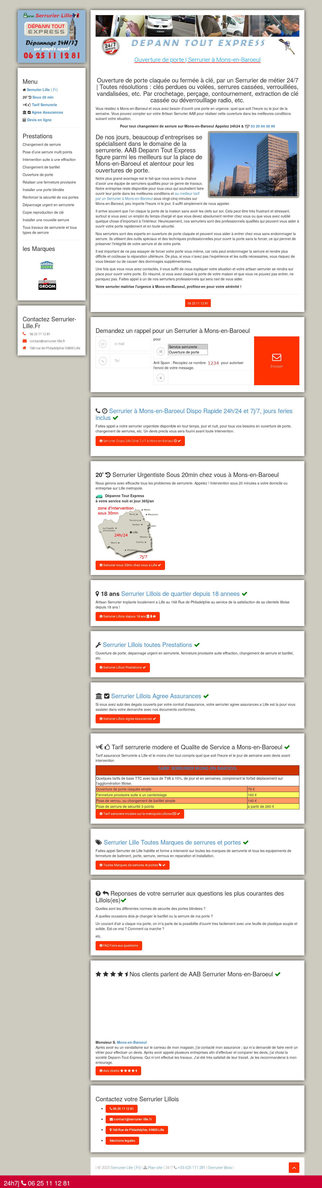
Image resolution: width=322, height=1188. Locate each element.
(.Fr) (42, 89)
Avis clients (111, 1071)
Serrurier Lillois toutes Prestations (147, 644)
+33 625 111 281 (191, 1167)
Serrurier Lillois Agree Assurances (156, 695)
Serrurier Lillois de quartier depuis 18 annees (180, 593)
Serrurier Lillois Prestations (122, 667)
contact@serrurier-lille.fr (47, 341)
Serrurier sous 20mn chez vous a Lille (130, 565)
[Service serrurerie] (188, 346)
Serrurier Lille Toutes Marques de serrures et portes (172, 842)
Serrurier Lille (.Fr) (126, 1167)
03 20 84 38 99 (263, 125)
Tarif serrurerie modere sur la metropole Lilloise (137, 814)
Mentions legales (122, 1140)
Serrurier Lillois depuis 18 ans (124, 616)
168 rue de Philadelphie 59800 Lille (54, 348)
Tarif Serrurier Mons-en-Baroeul (197, 768)
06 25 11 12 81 (40, 334)
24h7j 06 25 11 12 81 (37, 1181)
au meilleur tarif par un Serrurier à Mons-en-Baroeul (147, 196)
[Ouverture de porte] (188, 352)
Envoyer (277, 366)
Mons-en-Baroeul (132, 1037)
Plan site (155, 1167)
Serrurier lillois (220, 1167)
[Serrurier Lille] (51, 35)
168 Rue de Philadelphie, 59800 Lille (137, 1130)
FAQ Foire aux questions (120, 945)
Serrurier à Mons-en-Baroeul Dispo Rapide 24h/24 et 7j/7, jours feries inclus (194, 414)
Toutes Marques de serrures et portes (130, 865)
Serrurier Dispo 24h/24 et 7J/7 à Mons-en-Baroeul (138, 441)
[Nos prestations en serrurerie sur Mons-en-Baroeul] (127, 532)
